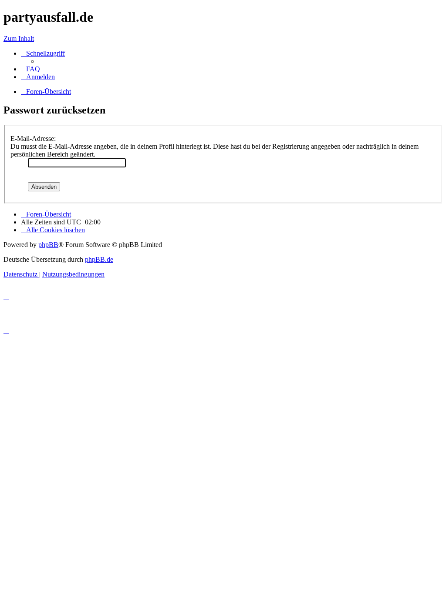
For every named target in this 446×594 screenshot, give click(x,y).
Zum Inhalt (18, 38)
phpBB (48, 244)
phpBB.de (99, 259)
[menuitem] (30, 69)
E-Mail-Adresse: (33, 138)
